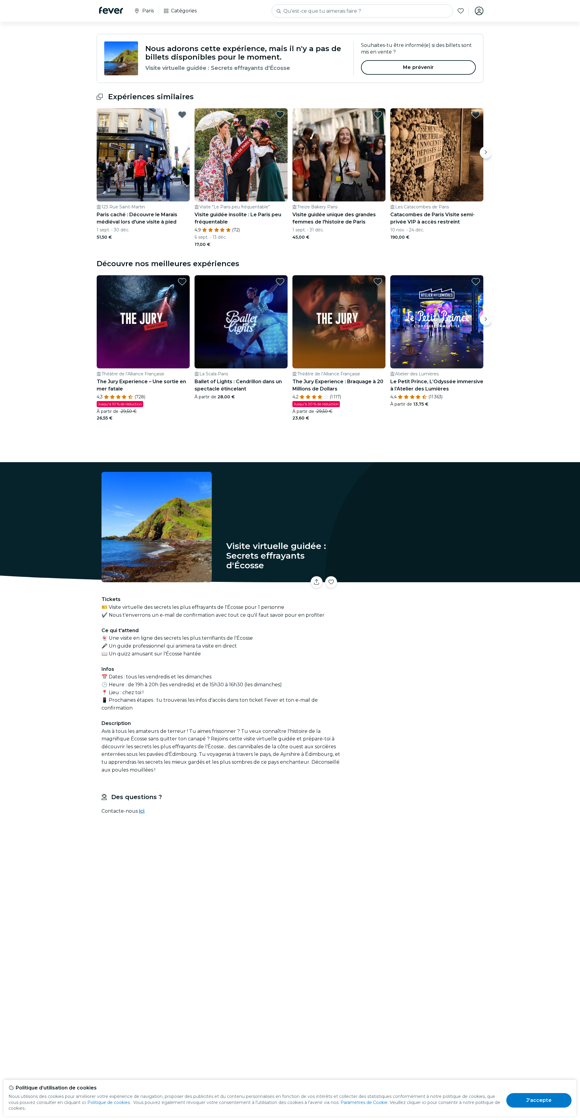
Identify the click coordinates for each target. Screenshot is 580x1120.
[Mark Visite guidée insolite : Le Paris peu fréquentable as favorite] (280, 115)
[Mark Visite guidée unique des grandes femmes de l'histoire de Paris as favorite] (378, 115)
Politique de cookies (108, 1102)
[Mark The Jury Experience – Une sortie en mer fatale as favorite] (182, 282)
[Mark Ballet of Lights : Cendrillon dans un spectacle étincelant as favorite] (280, 282)
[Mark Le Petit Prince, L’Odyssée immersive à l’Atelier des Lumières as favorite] (476, 282)
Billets (416, 578)
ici (141, 811)
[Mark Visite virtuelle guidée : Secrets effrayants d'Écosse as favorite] (331, 582)
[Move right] (486, 152)
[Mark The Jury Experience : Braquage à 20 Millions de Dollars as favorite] (378, 282)
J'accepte (538, 1100)
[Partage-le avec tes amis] (317, 582)
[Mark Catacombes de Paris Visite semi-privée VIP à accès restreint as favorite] (476, 115)
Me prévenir (418, 67)
